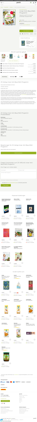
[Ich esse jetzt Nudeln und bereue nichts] (18, 233)
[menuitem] (34, 3)
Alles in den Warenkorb (13, 60)
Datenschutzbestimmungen (12, 182)
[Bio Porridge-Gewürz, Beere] (33, 56)
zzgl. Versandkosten (26, 24)
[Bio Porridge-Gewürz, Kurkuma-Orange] (18, 309)
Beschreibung (4, 76)
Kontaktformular (3, 398)
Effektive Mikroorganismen (23, 410)
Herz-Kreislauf (23, 94)
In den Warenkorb (26, 30)
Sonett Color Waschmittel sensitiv (8, 68)
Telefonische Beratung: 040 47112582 (8, 0)
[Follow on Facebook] (1, 403)
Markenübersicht (3, 408)
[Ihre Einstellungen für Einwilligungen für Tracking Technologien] (6, 421)
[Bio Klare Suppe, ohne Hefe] (6, 357)
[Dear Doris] (30, 209)
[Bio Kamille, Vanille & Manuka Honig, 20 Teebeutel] (11, 56)
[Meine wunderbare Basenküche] (6, 256)
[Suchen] (35, 5)
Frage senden (5, 185)
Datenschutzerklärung (14, 419)
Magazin (20, 398)
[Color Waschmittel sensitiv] (18, 56)
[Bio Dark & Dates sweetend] (26, 56)
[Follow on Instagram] (4, 403)
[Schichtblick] (6, 209)
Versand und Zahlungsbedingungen (7, 410)
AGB (8, 419)
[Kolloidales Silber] (18, 209)
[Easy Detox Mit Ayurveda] (30, 233)
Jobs (20, 402)
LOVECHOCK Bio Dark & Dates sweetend (10, 70)
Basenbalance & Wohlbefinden (24, 408)
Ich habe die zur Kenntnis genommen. (14, 182)
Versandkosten (16, 374)
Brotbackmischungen (22, 409)
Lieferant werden (22, 397)
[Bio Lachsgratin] (6, 333)
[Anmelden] (34, 3)
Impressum (21, 419)
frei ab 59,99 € (23, 0)
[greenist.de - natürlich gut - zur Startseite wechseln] (18, 2)
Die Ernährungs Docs (23, 9)
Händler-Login (21, 396)
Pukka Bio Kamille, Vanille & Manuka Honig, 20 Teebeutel (13, 65)
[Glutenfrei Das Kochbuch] (6, 233)
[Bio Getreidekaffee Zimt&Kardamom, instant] (18, 333)
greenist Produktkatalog (23, 395)
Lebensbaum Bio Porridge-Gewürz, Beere (10, 72)
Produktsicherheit (4, 419)
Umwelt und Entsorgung (5, 409)
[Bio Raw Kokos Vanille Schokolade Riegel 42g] (30, 333)
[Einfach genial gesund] (18, 256)
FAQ (20, 76)
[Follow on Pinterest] (3, 403)
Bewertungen (13, 76)
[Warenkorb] (35, 3)
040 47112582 (6, 395)
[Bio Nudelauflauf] (30, 309)
